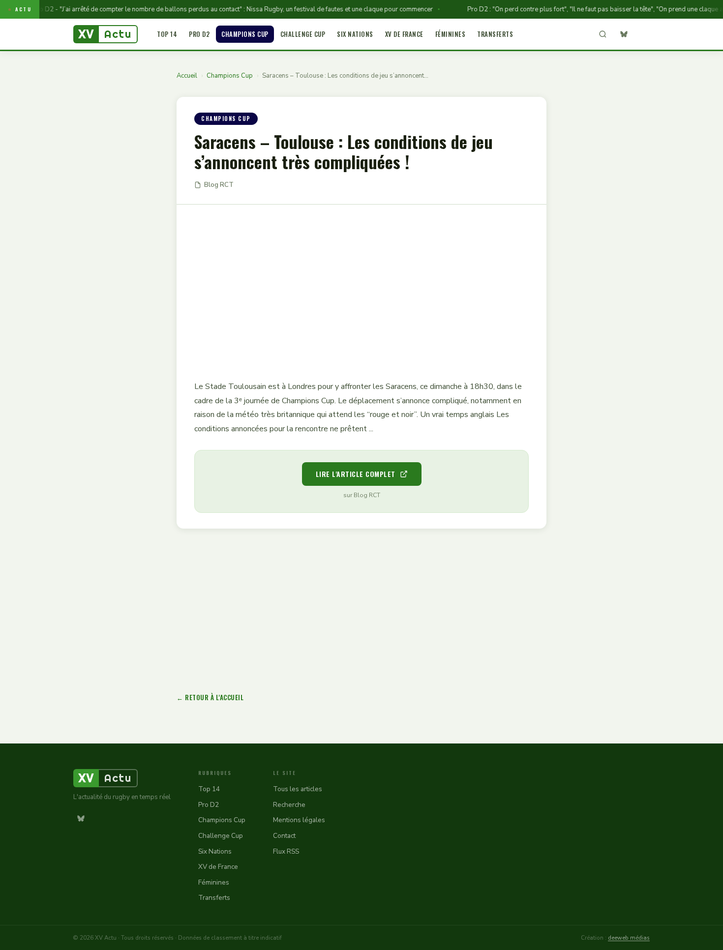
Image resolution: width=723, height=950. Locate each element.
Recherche (289, 804)
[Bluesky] (623, 34)
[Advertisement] (361, 285)
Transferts (495, 34)
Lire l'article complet (355, 474)
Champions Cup (245, 34)
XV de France (404, 34)
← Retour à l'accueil (210, 697)
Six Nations (355, 34)
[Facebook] (642, 34)
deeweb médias (629, 938)
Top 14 (167, 34)
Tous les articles (297, 789)
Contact (284, 835)
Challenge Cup (303, 34)
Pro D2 (199, 34)
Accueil (187, 75)
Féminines (450, 34)
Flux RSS (286, 851)
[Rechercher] (602, 34)
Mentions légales (299, 820)
